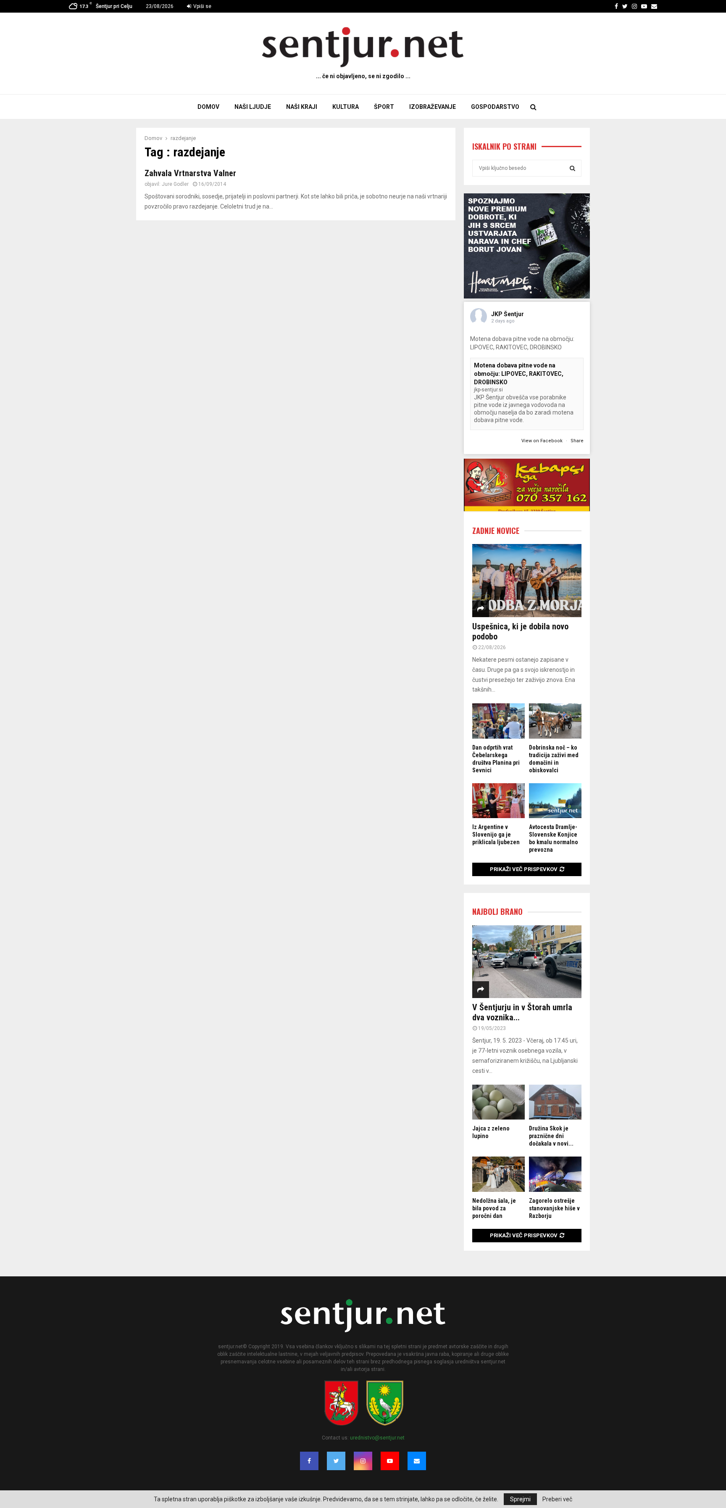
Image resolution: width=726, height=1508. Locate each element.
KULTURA (345, 106)
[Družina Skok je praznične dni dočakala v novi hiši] (555, 1102)
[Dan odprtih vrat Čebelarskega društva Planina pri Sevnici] (498, 720)
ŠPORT (384, 106)
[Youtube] (390, 1461)
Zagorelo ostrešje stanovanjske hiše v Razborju (554, 1208)
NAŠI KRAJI (301, 106)
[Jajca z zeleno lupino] (498, 1102)
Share (577, 441)
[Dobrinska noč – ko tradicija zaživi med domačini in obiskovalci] (555, 720)
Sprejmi (520, 1499)
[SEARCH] (572, 168)
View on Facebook (542, 441)
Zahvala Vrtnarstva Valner (190, 173)
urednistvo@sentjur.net (377, 1438)
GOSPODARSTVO (495, 106)
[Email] (417, 1461)
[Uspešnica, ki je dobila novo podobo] (526, 580)
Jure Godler (175, 184)
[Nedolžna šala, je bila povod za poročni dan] (498, 1174)
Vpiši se (201, 6)
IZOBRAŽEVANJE (432, 106)
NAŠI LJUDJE (252, 106)
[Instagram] (363, 1461)
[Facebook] (309, 1461)
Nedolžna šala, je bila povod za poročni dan (494, 1208)
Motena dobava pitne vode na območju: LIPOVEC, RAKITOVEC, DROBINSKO (518, 373)
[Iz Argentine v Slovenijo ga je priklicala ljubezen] (498, 800)
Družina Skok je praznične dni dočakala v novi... (551, 1136)
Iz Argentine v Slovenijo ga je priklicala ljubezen (496, 834)
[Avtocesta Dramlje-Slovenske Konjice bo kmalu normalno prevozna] (555, 800)
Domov (208, 106)
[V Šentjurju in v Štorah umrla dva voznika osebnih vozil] (526, 961)
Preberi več (557, 1499)
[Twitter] (336, 1461)
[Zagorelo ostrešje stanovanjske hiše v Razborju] (555, 1174)
